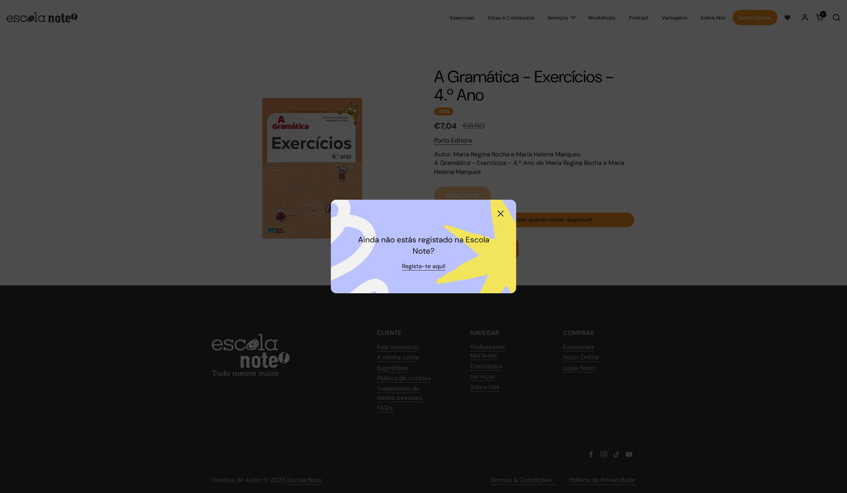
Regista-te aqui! (423, 266)
